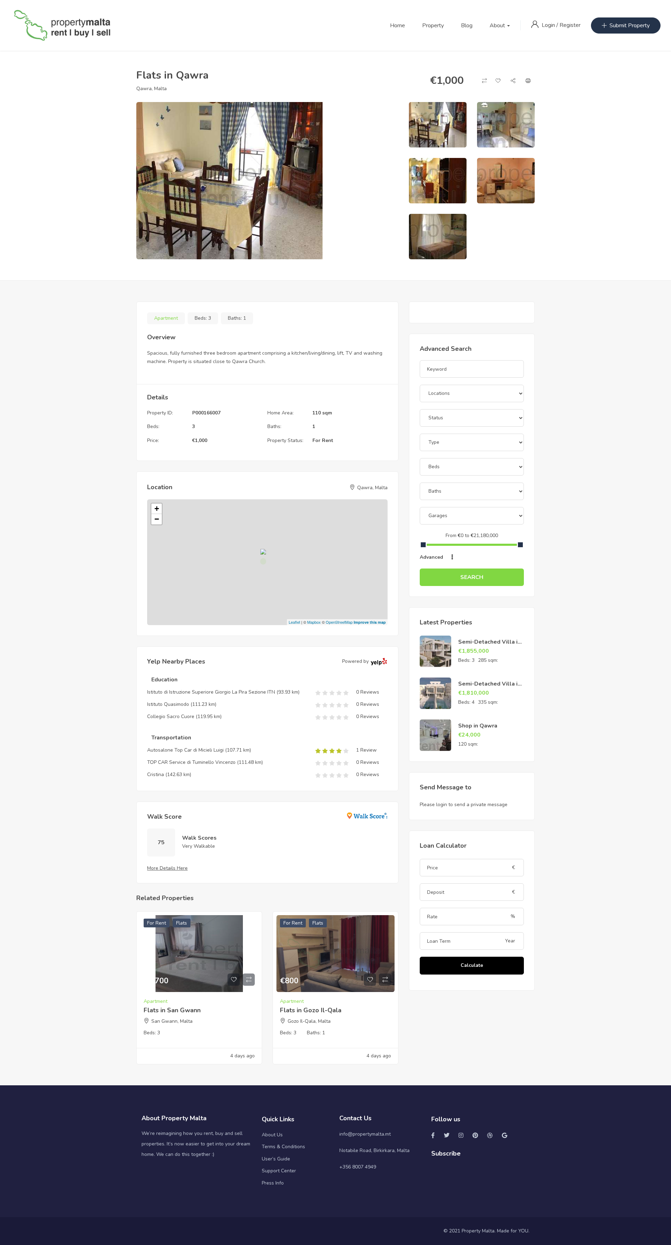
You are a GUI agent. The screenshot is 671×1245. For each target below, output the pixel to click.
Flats (181, 923)
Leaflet (294, 622)
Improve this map (370, 622)
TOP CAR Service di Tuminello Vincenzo (191, 762)
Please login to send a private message (463, 804)
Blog (466, 25)
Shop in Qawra (477, 726)
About (498, 25)
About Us (272, 1134)
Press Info (273, 1183)
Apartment (166, 318)
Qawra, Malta (151, 88)
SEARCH (471, 577)
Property (433, 25)
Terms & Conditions (283, 1146)
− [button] (156, 519)
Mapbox (314, 622)
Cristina (155, 774)
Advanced (432, 557)
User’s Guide (276, 1159)
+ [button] (156, 508)
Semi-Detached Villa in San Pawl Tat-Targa (489, 645)
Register (570, 25)
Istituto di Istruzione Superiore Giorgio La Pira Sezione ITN (211, 692)
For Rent (322, 440)
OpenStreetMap (339, 622)
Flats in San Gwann (172, 1010)
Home (397, 25)
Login (549, 25)
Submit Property (629, 25)
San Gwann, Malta (172, 1021)
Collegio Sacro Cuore (170, 716)
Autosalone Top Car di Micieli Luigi (185, 750)
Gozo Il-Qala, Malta (309, 1021)
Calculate (472, 965)
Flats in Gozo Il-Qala (310, 1010)
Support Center (279, 1170)
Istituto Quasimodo (168, 704)
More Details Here (167, 868)
